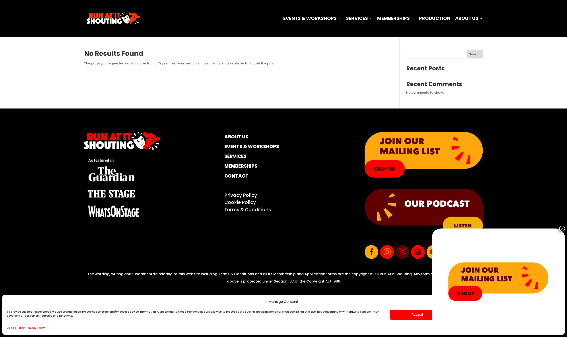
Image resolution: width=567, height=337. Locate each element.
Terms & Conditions (247, 209)
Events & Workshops (310, 18)
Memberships (393, 18)
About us (466, 18)
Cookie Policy (16, 328)
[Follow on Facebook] (371, 252)
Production (434, 18)
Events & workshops (251, 146)
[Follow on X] (402, 252)
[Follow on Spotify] (418, 252)
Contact (236, 176)
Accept (417, 314)
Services (357, 18)
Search (474, 54)
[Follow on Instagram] (387, 252)
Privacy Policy (36, 328)
